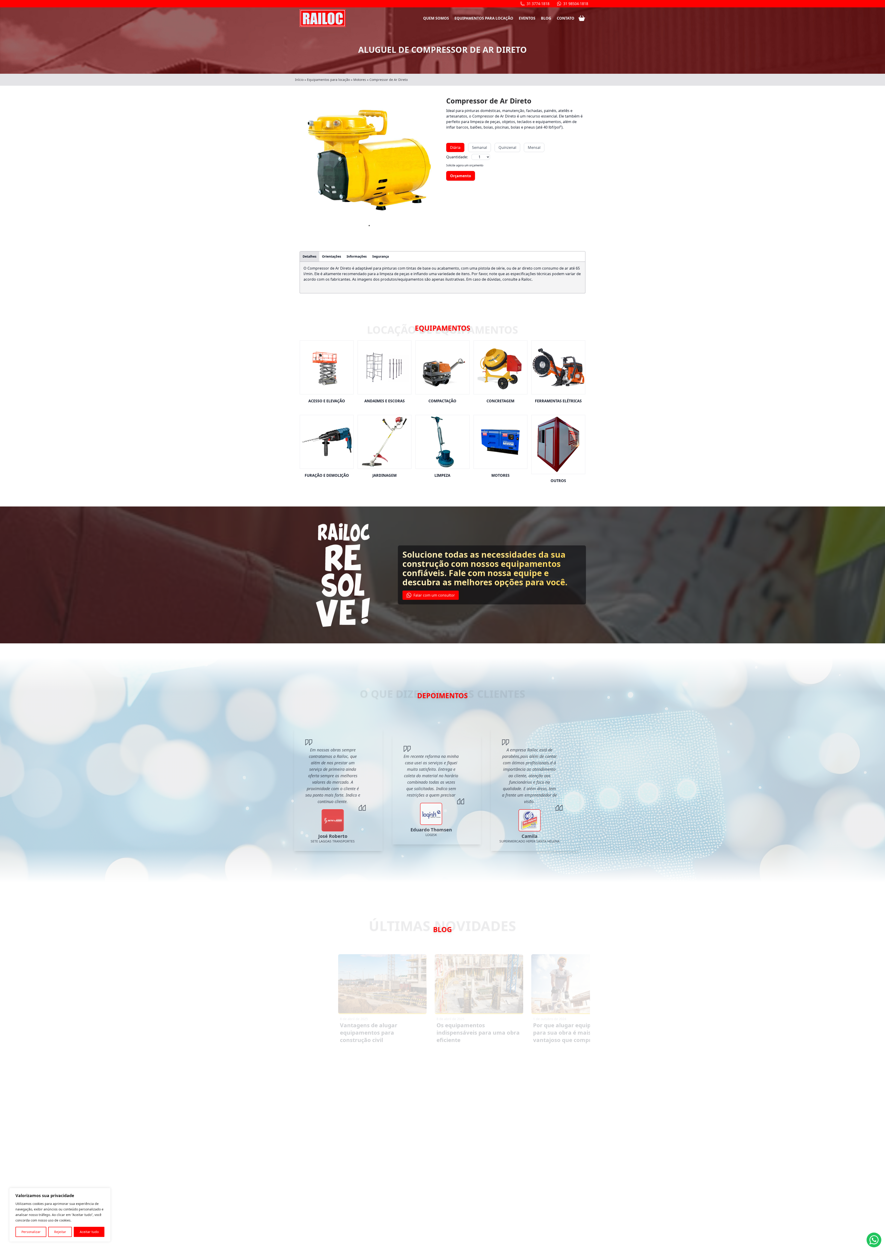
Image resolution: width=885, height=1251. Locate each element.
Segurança (380, 256)
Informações (357, 256)
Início (299, 79)
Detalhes (309, 256)
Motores (359, 79)
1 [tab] (369, 225)
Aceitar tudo (89, 1232)
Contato (565, 18)
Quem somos (436, 18)
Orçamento (460, 175)
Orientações (331, 256)
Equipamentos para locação (483, 18)
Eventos (527, 18)
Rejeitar (60, 1232)
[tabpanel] (369, 160)
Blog (546, 18)
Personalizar (31, 1232)
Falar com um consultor (433, 595)
